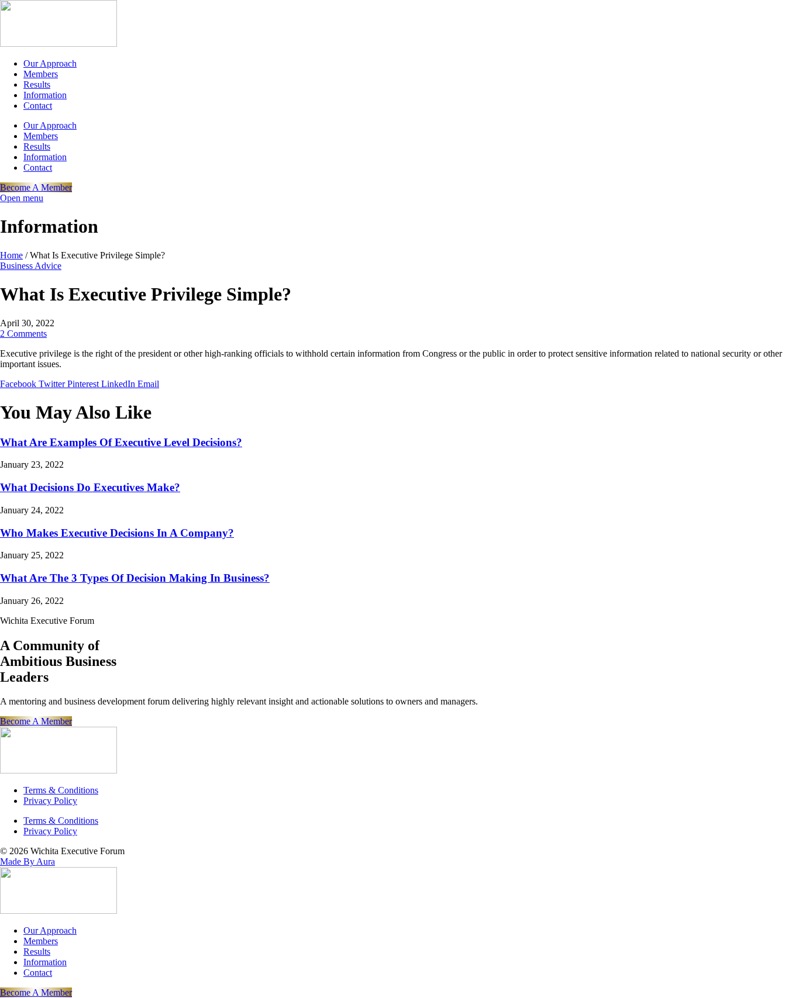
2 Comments (23, 334)
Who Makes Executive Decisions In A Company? (117, 533)
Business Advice (30, 266)
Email (148, 384)
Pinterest (84, 384)
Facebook (19, 384)
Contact (37, 105)
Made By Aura (27, 861)
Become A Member (36, 187)
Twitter (53, 384)
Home (11, 255)
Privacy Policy (50, 801)
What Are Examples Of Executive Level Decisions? (121, 442)
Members (40, 74)
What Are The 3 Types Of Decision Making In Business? (135, 578)
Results (36, 84)
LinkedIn (119, 384)
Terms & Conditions (60, 790)
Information (45, 95)
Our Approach (50, 63)
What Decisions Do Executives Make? (90, 487)
